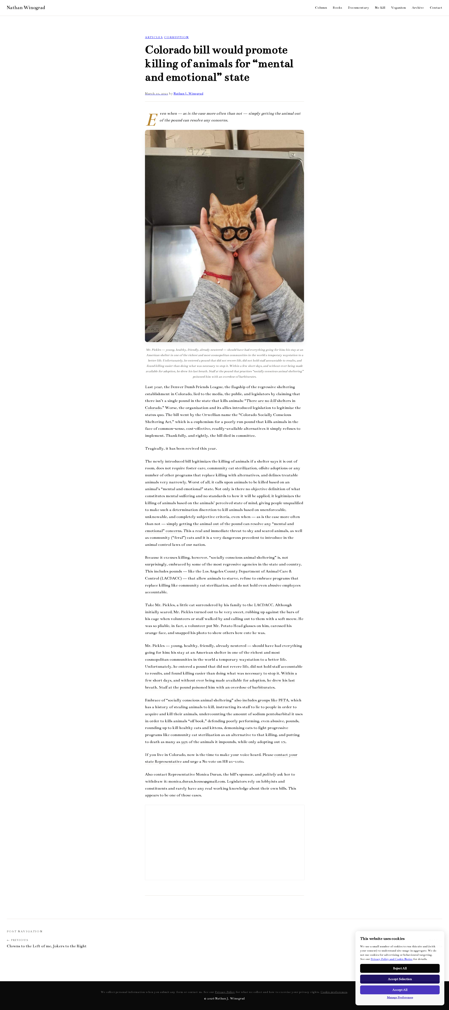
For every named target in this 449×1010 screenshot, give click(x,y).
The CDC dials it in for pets (418, 946)
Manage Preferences (400, 997)
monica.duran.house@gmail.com (196, 781)
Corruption (176, 37)
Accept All (399, 990)
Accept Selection (400, 979)
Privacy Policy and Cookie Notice (392, 959)
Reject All (400, 968)
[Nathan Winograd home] (26, 8)
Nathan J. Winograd (188, 93)
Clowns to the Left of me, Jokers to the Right (47, 946)
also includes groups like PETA (261, 700)
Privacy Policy (225, 992)
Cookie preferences (334, 992)
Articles (154, 37)
